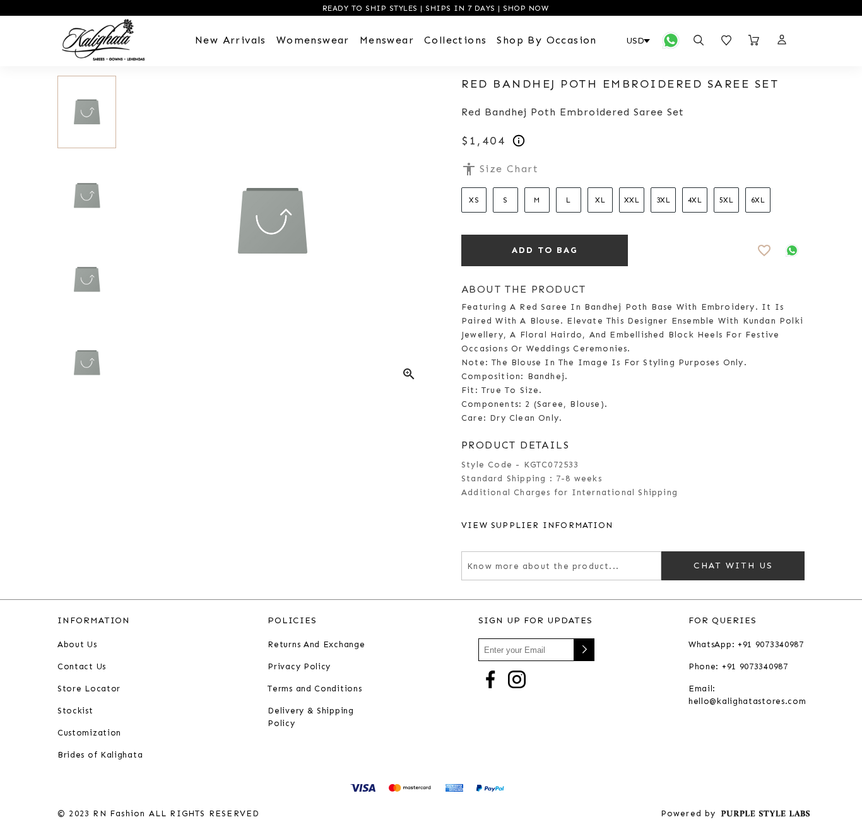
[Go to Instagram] (517, 678)
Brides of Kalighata (100, 755)
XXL (632, 200)
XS (474, 200)
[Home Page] (103, 40)
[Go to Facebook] (490, 678)
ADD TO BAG (545, 250)
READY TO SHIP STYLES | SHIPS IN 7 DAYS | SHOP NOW (433, 8)
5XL (726, 200)
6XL (758, 200)
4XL (695, 200)
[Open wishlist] (726, 40)
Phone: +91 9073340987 (738, 666)
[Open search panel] (698, 40)
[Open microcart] (754, 40)
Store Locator (89, 688)
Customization (89, 732)
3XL (663, 200)
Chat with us (733, 565)
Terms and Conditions (315, 688)
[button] (781, 40)
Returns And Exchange (316, 644)
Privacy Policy (299, 666)
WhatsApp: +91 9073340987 (746, 644)
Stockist (75, 710)
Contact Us (81, 666)
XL (600, 200)
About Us (77, 644)
